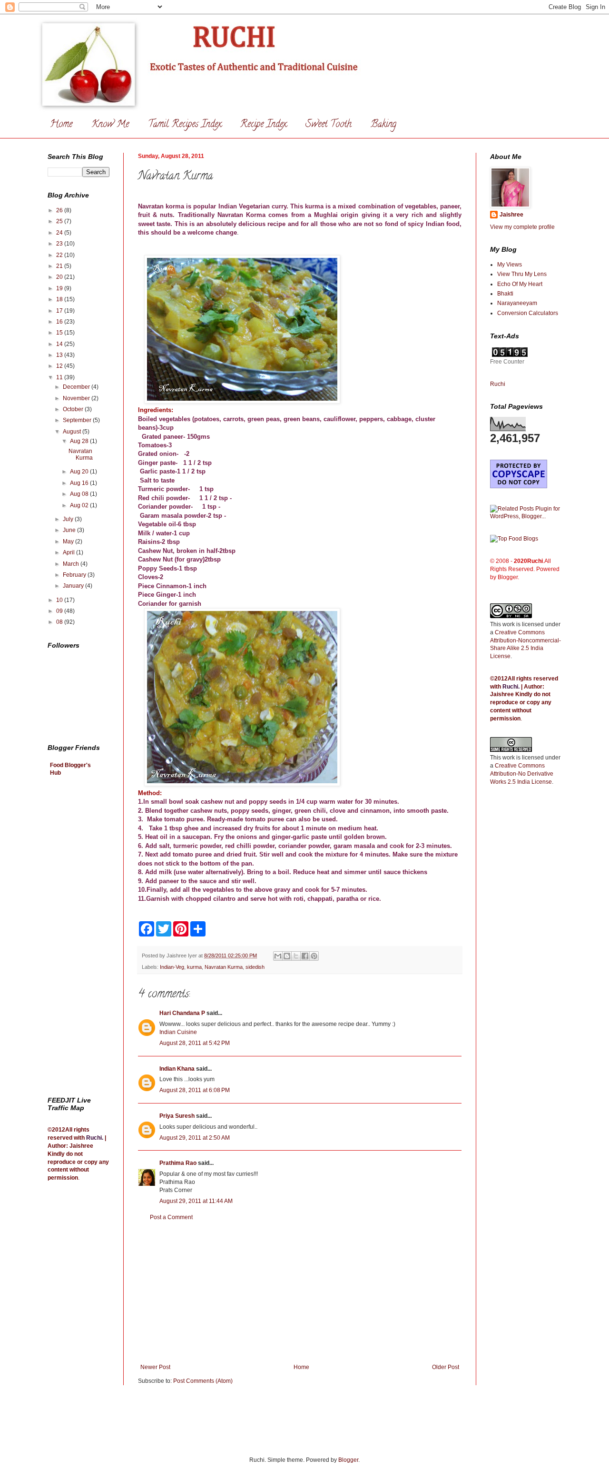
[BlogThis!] (287, 956)
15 (60, 332)
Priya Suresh (177, 1116)
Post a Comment (171, 1217)
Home (61, 125)
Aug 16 (80, 483)
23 (60, 243)
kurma (194, 967)
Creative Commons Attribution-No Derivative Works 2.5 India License (521, 773)
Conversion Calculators (527, 313)
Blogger (348, 1460)
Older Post (445, 1367)
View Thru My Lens (522, 274)
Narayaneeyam (517, 303)
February (75, 574)
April (69, 552)
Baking (383, 125)
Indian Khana (177, 1068)
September (78, 420)
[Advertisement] (299, 1292)
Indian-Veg (172, 967)
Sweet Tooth (328, 125)
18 (60, 299)
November (77, 398)
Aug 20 (80, 471)
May (69, 541)
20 (60, 277)
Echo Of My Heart (519, 284)
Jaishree (511, 214)
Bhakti (505, 293)
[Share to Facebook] (305, 956)
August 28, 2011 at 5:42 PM (194, 1043)
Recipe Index (263, 125)
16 (60, 321)
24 (60, 232)
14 (60, 344)
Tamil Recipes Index (184, 125)
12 (60, 366)
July (69, 519)
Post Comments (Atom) (203, 1381)
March (71, 564)
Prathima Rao (177, 1163)
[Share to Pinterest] (314, 956)
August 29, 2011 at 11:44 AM (196, 1201)
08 (60, 622)
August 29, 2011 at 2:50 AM (194, 1137)
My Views (509, 264)
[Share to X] (296, 956)
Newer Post (155, 1367)
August (72, 431)
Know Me (110, 125)
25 (60, 221)
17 (60, 310)
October (74, 409)
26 (60, 210)
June (70, 530)
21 (60, 266)
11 (60, 377)
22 (60, 255)
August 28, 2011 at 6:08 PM (194, 1090)
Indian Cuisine (178, 1032)
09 (60, 611)
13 (60, 355)
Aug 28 (80, 441)
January (74, 585)
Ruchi (94, 1137)
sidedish (255, 967)
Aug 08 (80, 494)
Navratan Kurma (224, 967)
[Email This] (278, 956)
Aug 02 (80, 505)
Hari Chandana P (182, 1013)
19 (60, 288)
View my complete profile (522, 227)
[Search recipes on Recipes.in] (514, 538)
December (77, 387)
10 (60, 600)
